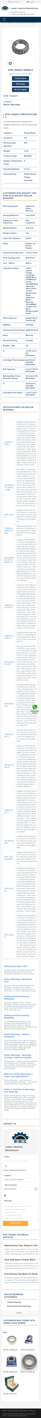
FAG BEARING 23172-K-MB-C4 (9, 560)
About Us (5, 1411)
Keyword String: (10, 341)
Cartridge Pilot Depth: (13, 393)
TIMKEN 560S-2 (8, 443)
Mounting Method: (11, 169)
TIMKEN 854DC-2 (8, 637)
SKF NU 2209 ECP (9, 663)
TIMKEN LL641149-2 (9, 606)
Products (11, 23)
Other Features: (10, 318)
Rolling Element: (10, 206)
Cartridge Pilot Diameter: (14, 360)
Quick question (11, 1185)
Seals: (5, 244)
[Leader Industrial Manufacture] (5, 8)
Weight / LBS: (9, 346)
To (6, 1166)
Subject (7, 1176)
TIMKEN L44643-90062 (8, 530)
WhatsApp (20, 84)
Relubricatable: (10, 233)
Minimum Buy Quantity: (10, 144)
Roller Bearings (21, 23)
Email (6, 1157)
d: (4, 351)
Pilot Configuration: (12, 258)
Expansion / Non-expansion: (11, 222)
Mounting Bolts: (10, 228)
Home (4, 23)
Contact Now (20, 78)
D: (4, 384)
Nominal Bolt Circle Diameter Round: (12, 377)
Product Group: (10, 156)
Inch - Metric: (9, 263)
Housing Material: (11, 215)
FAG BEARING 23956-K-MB (9, 487)
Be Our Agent (21, 90)
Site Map (24, 1411)
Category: (8, 133)
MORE (19, 1313)
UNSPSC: (7, 325)
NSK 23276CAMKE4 (8, 858)
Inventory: (8, 138)
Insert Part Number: (12, 238)
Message (7, 1201)
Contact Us (15, 1411)
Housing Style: (10, 174)
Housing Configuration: (13, 253)
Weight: (7, 151)
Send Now (15, 1223)
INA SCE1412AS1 (9, 766)
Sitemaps (31, 1411)
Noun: (5, 335)
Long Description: (11, 268)
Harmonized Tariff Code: (14, 330)
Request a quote (13, 2)
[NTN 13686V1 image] (20, 47)
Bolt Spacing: (9, 369)
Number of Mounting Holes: (13, 162)
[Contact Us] (35, 709)
